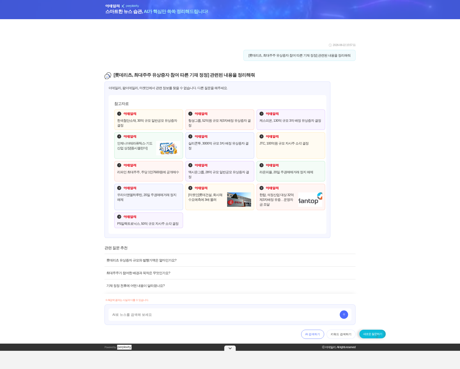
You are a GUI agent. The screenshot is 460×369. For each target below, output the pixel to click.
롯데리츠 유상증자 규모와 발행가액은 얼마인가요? (141, 260)
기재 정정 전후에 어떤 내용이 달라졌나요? (135, 286)
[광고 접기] (230, 348)
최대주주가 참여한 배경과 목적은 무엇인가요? (138, 273)
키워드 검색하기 (341, 334)
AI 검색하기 (312, 334)
